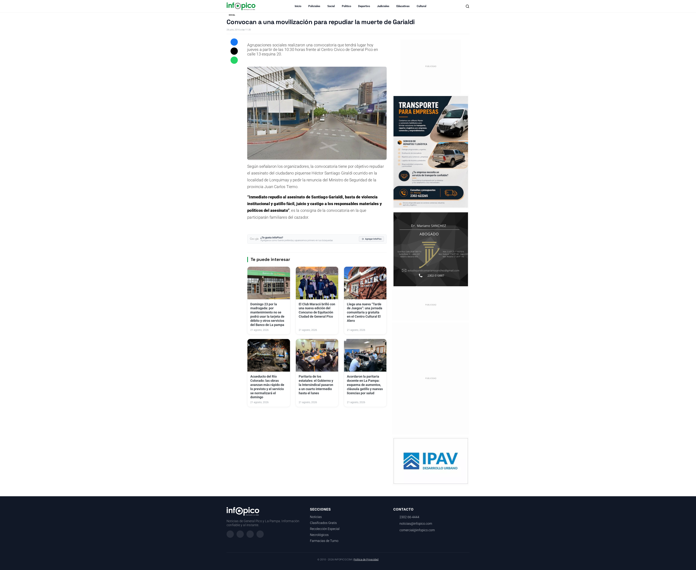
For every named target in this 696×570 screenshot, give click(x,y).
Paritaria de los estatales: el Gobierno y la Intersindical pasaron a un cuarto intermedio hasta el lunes (316, 385)
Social (331, 6)
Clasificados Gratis (323, 523)
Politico (346, 6)
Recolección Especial (324, 529)
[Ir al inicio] (241, 6)
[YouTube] (260, 534)
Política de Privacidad (366, 559)
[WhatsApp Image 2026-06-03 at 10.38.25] (430, 152)
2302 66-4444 (409, 517)
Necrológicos (319, 535)
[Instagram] (240, 534)
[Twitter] (250, 534)
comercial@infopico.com (417, 530)
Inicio (298, 6)
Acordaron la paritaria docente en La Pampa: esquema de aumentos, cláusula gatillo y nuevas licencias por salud (365, 385)
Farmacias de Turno (324, 541)
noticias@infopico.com (415, 523)
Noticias (316, 517)
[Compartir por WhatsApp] (234, 60)
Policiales (314, 6)
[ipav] (430, 461)
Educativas (403, 6)
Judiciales (383, 6)
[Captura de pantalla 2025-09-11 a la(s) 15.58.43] (430, 249)
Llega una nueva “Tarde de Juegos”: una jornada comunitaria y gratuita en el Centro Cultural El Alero (364, 312)
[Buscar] (467, 6)
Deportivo (364, 6)
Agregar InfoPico (373, 239)
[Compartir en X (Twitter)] (234, 51)
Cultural (421, 6)
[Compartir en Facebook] (234, 42)
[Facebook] (230, 534)
